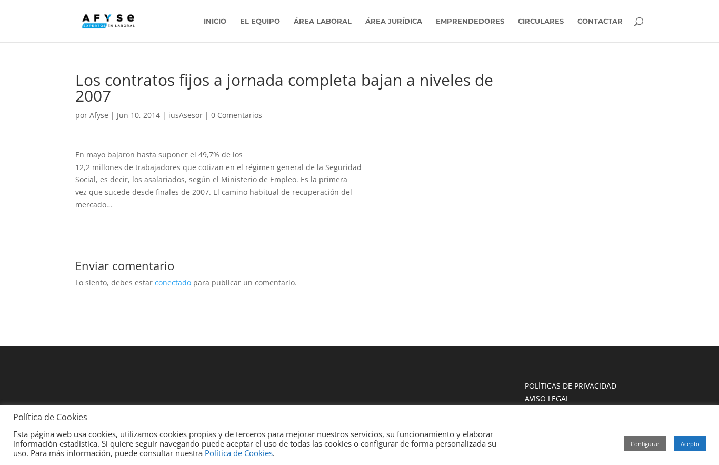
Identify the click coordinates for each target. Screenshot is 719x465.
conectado (173, 283)
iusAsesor (185, 115)
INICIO (215, 21)
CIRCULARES (541, 21)
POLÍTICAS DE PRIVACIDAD (570, 386)
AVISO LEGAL (547, 398)
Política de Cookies (239, 453)
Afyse (98, 115)
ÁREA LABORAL (323, 21)
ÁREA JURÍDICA (393, 21)
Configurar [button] (645, 444)
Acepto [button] (690, 444)
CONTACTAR (600, 21)
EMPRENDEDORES (470, 21)
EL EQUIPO (260, 21)
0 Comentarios (236, 115)
